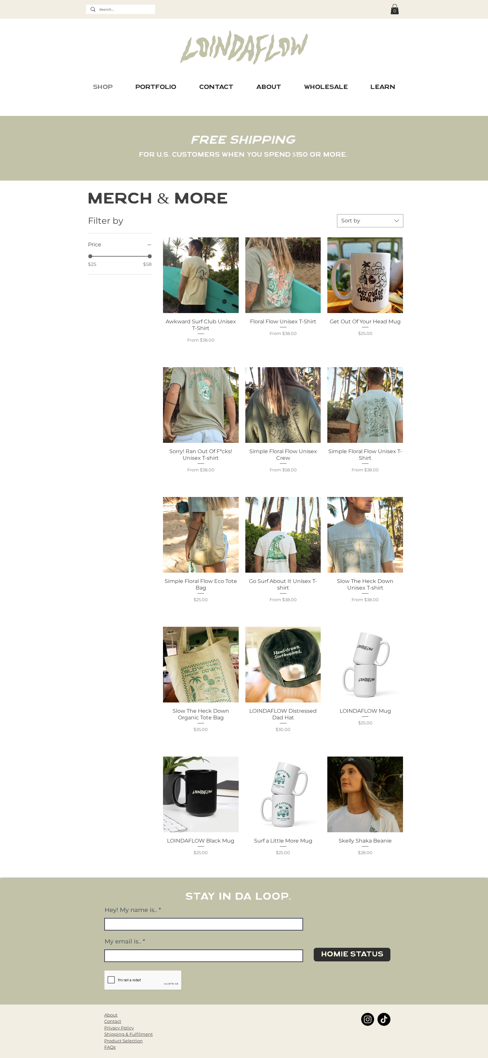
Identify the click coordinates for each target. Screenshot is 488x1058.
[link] (394, 9)
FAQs (110, 1047)
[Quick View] (201, 275)
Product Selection (123, 1040)
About (111, 1014)
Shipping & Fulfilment (128, 1034)
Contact (112, 1021)
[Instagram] (367, 1019)
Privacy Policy (119, 1027)
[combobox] (370, 220)
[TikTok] (383, 1019)
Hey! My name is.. (131, 910)
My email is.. (123, 941)
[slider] (90, 256)
